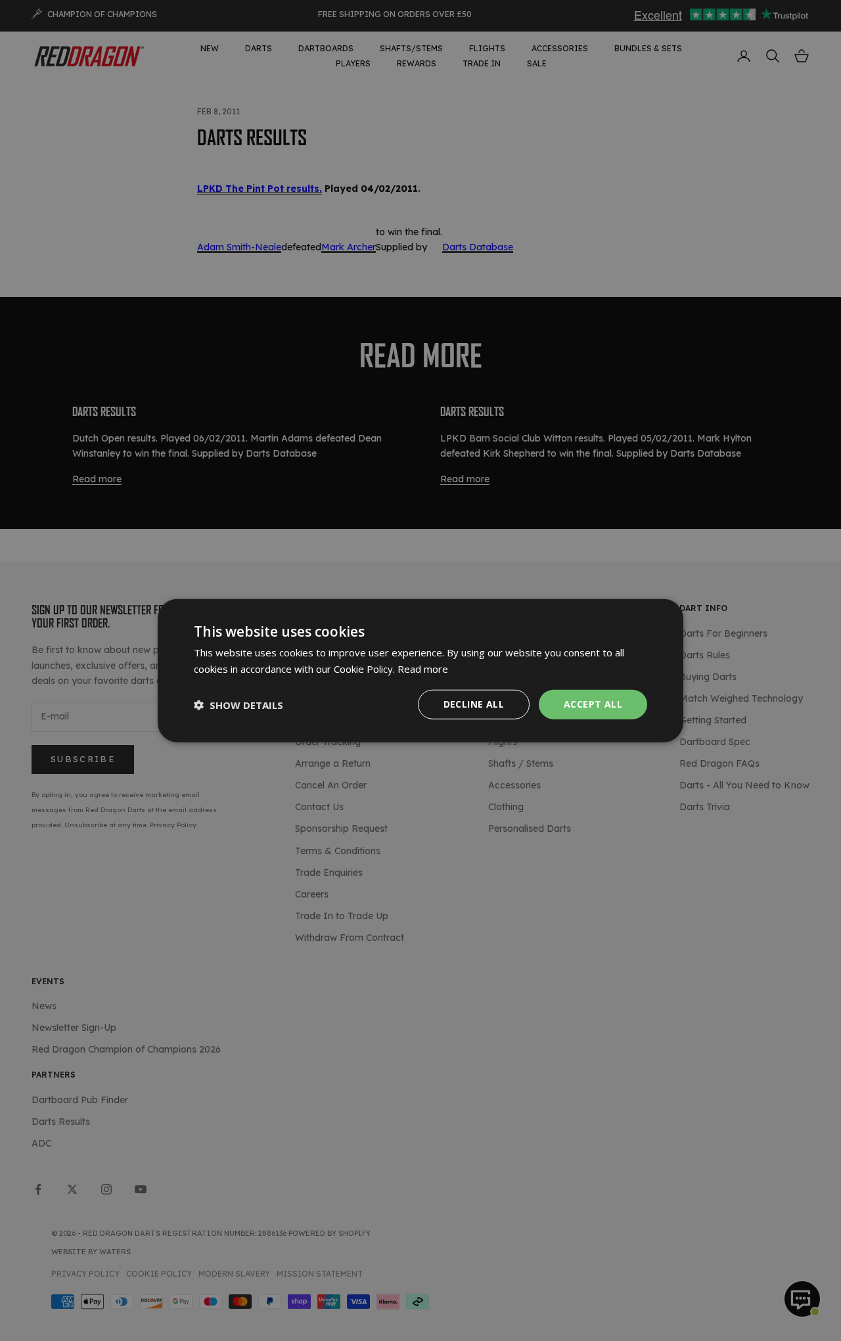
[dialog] (420, 670)
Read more (423, 668)
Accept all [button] (593, 704)
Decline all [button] (473, 704)
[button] (238, 704)
